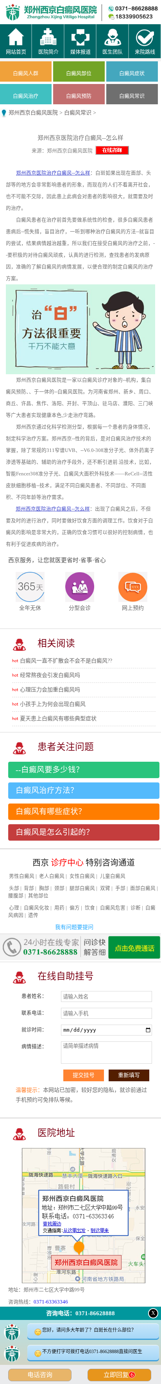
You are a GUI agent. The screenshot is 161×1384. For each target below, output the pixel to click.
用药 (59, 908)
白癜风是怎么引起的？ (55, 832)
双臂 (105, 888)
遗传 (33, 915)
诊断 (136, 908)
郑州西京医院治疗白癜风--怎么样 (53, 173)
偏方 (75, 908)
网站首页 (20, 8)
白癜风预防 (78, 96)
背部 (29, 888)
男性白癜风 (21, 876)
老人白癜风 (51, 876)
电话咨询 (39, 1374)
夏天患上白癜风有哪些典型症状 (58, 718)
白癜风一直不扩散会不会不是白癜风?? (66, 661)
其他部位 (38, 895)
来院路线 (141, 8)
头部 (14, 888)
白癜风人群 (25, 73)
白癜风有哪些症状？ (51, 811)
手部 (120, 888)
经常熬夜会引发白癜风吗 (50, 675)
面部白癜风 (143, 888)
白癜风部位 (78, 73)
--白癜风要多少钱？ (50, 770)
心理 (14, 908)
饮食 (90, 908)
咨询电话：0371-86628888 (80, 1313)
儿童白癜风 (112, 876)
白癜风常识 (132, 96)
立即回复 (119, 1374)
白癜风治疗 (25, 96)
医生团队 (101, 8)
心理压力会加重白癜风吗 (50, 690)
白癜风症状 (132, 73)
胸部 (44, 888)
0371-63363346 (51, 1302)
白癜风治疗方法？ (47, 790)
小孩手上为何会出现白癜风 (53, 704)
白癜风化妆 (36, 908)
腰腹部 (15, 895)
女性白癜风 (82, 876)
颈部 (59, 888)
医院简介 (61, 8)
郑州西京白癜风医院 (33, 113)
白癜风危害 (112, 908)
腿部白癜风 (82, 888)
